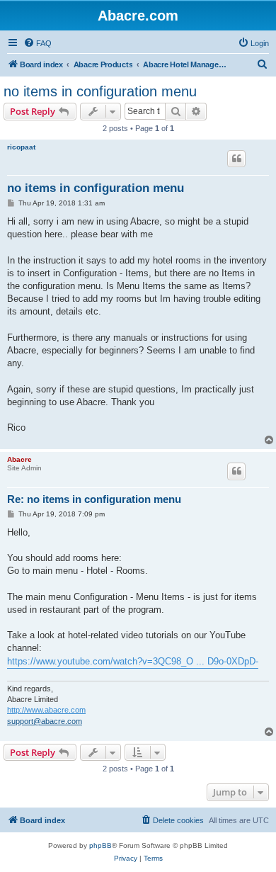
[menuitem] (37, 43)
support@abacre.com (44, 721)
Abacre (19, 459)
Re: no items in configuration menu (94, 499)
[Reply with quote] (236, 158)
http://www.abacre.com (46, 710)
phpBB (100, 845)
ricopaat (21, 147)
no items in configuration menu (100, 91)
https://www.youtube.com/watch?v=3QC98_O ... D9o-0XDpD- (132, 661)
